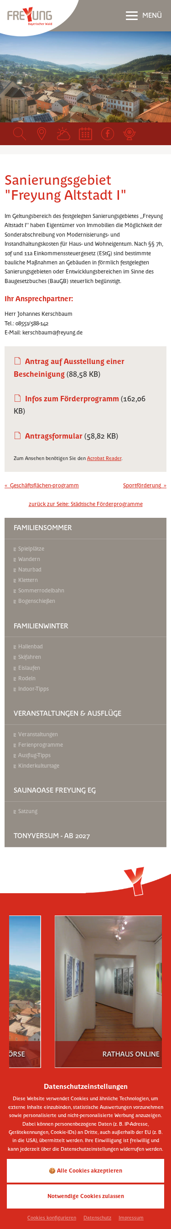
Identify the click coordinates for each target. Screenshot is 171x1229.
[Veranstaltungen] (85, 133)
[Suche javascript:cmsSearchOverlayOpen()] (19, 133)
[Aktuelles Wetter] (63, 133)
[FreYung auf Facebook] (107, 133)
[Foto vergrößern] (85, 76)
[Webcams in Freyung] (129, 133)
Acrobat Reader (104, 458)
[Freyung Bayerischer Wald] (39, 18)
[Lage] (41, 133)
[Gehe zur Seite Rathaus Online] (99, 985)
